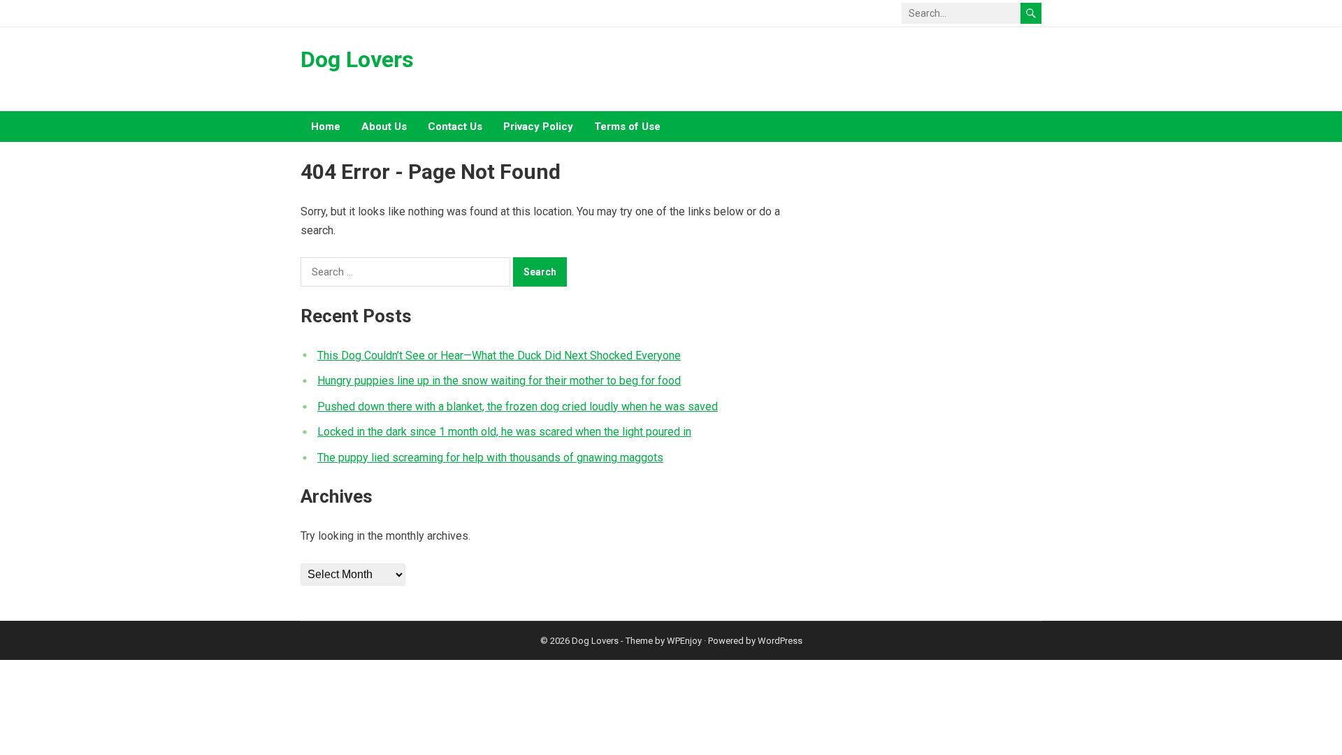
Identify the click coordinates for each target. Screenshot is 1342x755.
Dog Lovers (357, 59)
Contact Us (455, 126)
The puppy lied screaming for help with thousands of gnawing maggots (490, 457)
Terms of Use (627, 126)
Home (325, 126)
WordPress (780, 640)
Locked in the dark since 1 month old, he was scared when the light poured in (504, 431)
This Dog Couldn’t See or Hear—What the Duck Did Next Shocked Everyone (499, 355)
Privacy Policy (538, 126)
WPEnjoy (684, 640)
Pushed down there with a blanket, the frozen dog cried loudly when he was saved (517, 406)
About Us (384, 126)
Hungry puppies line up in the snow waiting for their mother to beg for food (499, 380)
